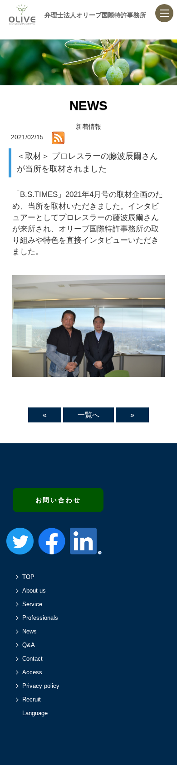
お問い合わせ (58, 500)
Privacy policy (40, 685)
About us (34, 590)
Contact (32, 658)
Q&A (28, 645)
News (29, 631)
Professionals (40, 617)
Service (32, 604)
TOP (28, 577)
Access (32, 672)
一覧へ (88, 415)
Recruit (31, 699)
